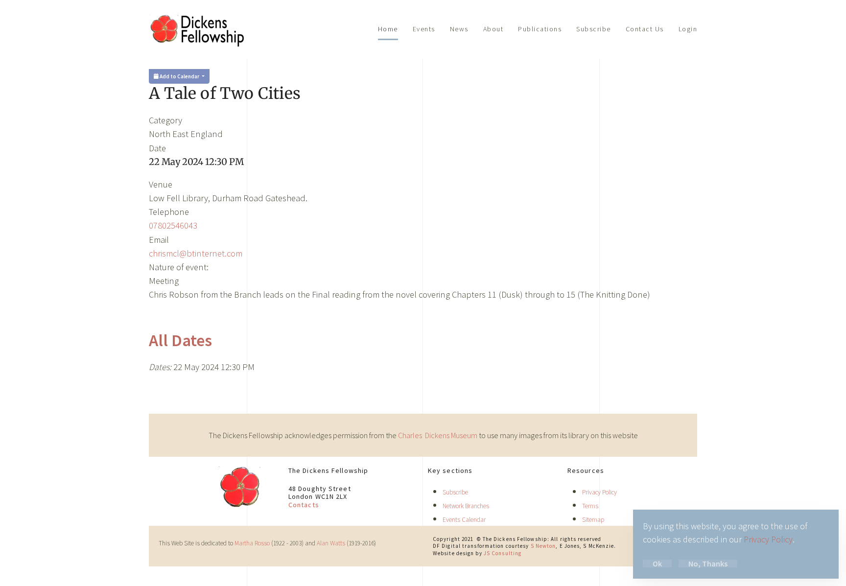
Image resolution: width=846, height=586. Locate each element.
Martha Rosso (252, 543)
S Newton (543, 545)
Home (388, 28)
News (459, 28)
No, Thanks (708, 563)
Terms (590, 506)
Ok (657, 563)
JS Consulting (502, 553)
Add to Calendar (179, 76)
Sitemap (593, 520)
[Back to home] (198, 29)
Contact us (645, 28)
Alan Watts (331, 543)
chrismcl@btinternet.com (195, 253)
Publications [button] (540, 28)
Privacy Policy (599, 492)
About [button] (493, 28)
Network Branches (466, 506)
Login (688, 28)
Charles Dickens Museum (438, 435)
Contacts (303, 504)
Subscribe (455, 492)
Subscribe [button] (593, 28)
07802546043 (173, 225)
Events (424, 28)
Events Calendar (464, 520)
